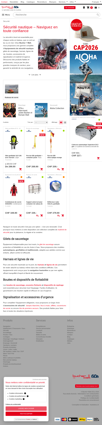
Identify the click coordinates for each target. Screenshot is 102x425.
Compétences (41, 326)
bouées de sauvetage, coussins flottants (23, 285)
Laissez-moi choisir (26, 408)
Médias (69, 341)
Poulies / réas (7, 335)
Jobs (68, 343)
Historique (70, 328)
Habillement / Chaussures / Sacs (14, 328)
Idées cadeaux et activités (12, 358)
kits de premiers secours (29, 308)
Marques (52, 2)
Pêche (5, 356)
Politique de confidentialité (13, 404)
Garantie (39, 332)
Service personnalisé (43, 328)
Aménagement (8, 341)
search (97, 14)
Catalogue (31, 2)
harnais (41, 265)
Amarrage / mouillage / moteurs (13, 339)
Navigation (6, 326)
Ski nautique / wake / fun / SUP (13, 351)
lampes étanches (33, 306)
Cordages (6, 337)
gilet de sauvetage (46, 244)
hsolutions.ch (94, 405)
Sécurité (6, 330)
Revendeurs (42, 2)
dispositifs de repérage (54, 285)
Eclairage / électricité (10, 343)
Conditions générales (91, 396)
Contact (4, 2)
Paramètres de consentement (89, 400)
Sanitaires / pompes (10, 345)
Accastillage (7, 332)
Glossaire (39, 339)
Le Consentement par (26, 419)
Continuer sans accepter (40, 379)
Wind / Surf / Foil (8, 353)
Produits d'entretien (9, 347)
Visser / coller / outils (10, 349)
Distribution (40, 341)
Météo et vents (41, 335)
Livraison (39, 330)
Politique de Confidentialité (90, 398)
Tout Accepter (26, 414)
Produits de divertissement (12, 364)
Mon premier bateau (10, 360)
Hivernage (6, 362)
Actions (5, 366)
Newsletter (14, 2)
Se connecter (69, 7)
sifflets (53, 306)
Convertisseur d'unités (43, 337)
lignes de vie (52, 265)
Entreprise (70, 326)
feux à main (45, 306)
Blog (22, 2)
